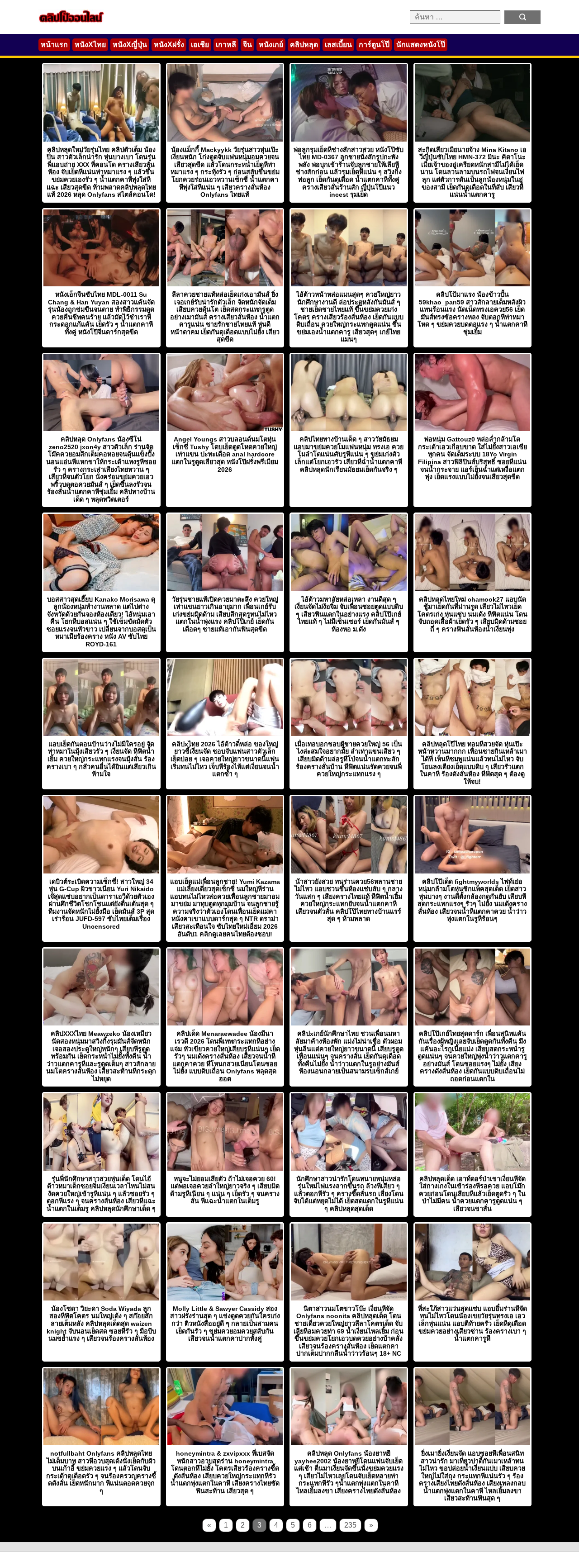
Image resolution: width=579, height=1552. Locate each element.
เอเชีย (200, 44)
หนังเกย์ (271, 44)
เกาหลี (226, 44)
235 (350, 1525)
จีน (247, 44)
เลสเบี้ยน (338, 44)
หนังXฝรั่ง (169, 44)
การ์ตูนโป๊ (374, 44)
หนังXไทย (90, 44)
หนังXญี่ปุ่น (130, 44)
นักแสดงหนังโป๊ (420, 44)
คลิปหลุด (304, 44)
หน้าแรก (54, 44)
